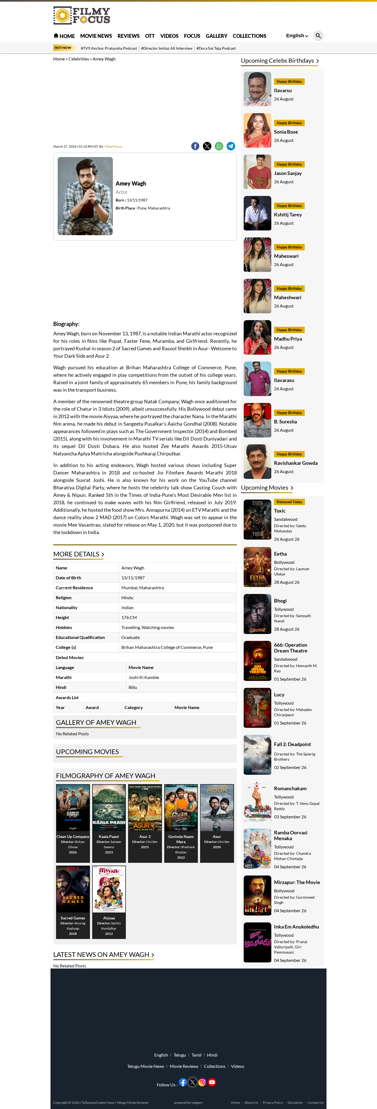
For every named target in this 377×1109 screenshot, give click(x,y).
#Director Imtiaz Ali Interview (166, 48)
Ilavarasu (284, 380)
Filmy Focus (110, 146)
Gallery (216, 36)
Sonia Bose (286, 132)
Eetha (280, 554)
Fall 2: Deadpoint (292, 744)
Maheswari (286, 256)
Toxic (280, 511)
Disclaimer (295, 1102)
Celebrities (78, 58)
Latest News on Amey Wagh (101, 954)
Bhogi (280, 601)
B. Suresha (285, 421)
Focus (192, 36)
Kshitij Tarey (288, 214)
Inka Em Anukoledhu (296, 927)
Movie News (96, 36)
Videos (169, 36)
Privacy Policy (273, 1102)
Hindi (212, 1055)
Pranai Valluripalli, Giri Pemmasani (290, 946)
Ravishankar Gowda (296, 463)
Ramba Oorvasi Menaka (290, 835)
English (295, 35)
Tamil (196, 1055)
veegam (197, 1102)
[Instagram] (202, 1082)
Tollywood (284, 609)
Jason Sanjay (288, 173)
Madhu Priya (288, 339)
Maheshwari (287, 297)
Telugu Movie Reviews (132, 1102)
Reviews (129, 36)
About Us (251, 1102)
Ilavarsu (283, 90)
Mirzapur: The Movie (297, 882)
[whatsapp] (219, 146)
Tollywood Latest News (98, 1102)
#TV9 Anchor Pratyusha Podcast (109, 48)
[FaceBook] (195, 146)
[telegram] (231, 146)
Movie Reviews (184, 1066)
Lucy (279, 694)
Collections (249, 36)
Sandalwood (286, 519)
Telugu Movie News (145, 1066)
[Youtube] (212, 1082)
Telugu (180, 1055)
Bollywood (284, 562)
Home (67, 36)
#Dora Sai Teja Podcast (216, 48)
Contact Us (316, 1102)
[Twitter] (207, 146)
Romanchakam (290, 788)
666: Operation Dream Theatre (290, 648)
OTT (150, 36)
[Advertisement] (22, 138)
